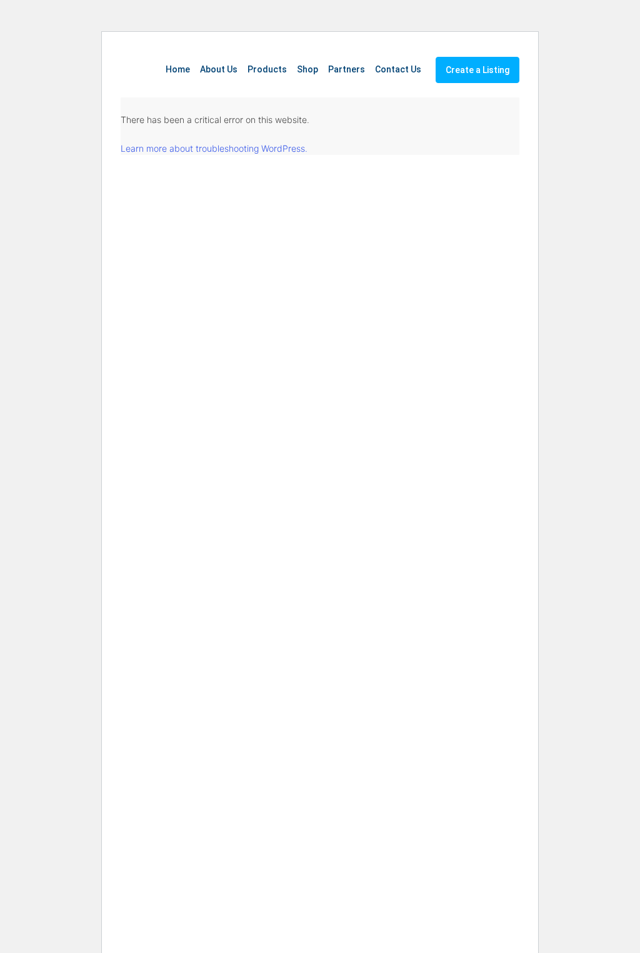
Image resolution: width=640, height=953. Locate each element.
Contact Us (398, 69)
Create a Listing (477, 70)
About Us (219, 69)
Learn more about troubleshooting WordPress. (214, 148)
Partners (346, 69)
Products (267, 69)
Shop (307, 69)
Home (178, 69)
